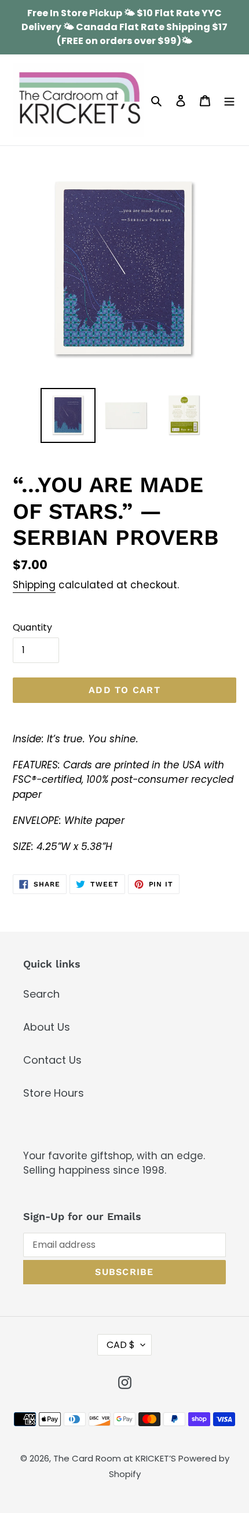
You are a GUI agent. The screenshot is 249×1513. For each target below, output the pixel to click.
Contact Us (52, 1060)
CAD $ (121, 1344)
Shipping (34, 585)
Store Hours (53, 1093)
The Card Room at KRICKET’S (115, 1458)
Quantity (32, 627)
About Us (46, 1027)
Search (41, 994)
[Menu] (229, 99)
